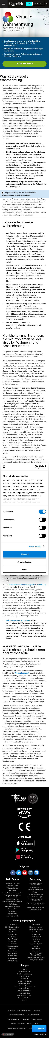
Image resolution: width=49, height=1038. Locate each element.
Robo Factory (12, 939)
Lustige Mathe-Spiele (24, 991)
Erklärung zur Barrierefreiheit (17, 1028)
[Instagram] (30, 872)
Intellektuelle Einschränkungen (12, 901)
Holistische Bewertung (35, 894)
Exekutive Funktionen (12, 906)
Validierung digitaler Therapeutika (35, 884)
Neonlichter (12, 944)
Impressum (37, 1010)
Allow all (24, 554)
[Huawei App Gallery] (25, 857)
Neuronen (12, 890)
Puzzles (36, 941)
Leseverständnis (24, 993)
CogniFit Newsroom (14, 1019)
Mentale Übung (24, 988)
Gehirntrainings (24, 976)
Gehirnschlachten (24, 998)
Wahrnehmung (12, 914)
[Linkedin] (36, 872)
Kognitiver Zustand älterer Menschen (35, 904)
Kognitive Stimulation (24, 981)
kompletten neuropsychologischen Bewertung (27, 585)
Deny (24, 569)
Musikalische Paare (36, 929)
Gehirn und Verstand (12, 883)
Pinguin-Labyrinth (36, 944)
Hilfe (36, 1023)
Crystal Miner (12, 934)
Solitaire (12, 936)
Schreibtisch (12, 951)
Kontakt (29, 1023)
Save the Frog (36, 936)
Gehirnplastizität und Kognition (12, 893)
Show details (35, 546)
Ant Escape (12, 941)
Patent (24, 969)
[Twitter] (18, 872)
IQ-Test (24, 1000)
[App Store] (25, 843)
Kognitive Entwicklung (24, 974)
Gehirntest (24, 979)
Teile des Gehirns (13, 888)
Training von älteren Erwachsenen (35, 900)
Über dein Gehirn (12, 885)
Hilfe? (41, 1028)
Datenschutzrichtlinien (17, 1015)
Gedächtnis (12, 911)
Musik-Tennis (12, 960)
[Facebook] (13, 872)
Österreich (8, 1034)
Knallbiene (36, 951)
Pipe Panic (12, 932)
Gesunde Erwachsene (35, 889)
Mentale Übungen (24, 983)
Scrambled (36, 924)
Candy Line (36, 939)
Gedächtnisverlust (12, 899)
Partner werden (37, 1019)
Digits (36, 946)
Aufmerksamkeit (12, 916)
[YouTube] (24, 872)
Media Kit (26, 1019)
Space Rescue (12, 953)
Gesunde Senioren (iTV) (35, 897)
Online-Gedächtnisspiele (36, 957)
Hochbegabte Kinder (24, 995)
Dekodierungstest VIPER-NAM (18, 620)
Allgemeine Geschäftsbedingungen (19, 1010)
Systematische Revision (35, 907)
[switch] (42, 520)
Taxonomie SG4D (35, 910)
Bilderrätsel (12, 948)
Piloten (35, 892)
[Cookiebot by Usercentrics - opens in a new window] (35, 467)
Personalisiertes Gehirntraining (24, 986)
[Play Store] (25, 850)
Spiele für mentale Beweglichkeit (36, 954)
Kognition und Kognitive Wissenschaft (13, 896)
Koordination (12, 909)
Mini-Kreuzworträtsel (12, 927)
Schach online (12, 924)
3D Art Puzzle (36, 934)
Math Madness (12, 956)
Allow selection (24, 562)
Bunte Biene (36, 948)
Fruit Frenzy (12, 929)
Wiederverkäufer (24, 971)
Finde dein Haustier (36, 927)
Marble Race (12, 958)
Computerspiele (35, 887)
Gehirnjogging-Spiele (36, 960)
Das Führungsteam (33, 1015)
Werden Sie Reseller (18, 1023)
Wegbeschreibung (12, 946)
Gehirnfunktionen (12, 904)
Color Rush (36, 932)
